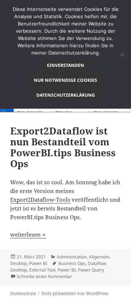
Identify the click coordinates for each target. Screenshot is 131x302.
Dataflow (97, 263)
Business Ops (72, 263)
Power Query (91, 270)
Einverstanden (65, 65)
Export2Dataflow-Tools (40, 199)
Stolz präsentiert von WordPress (74, 293)
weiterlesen (28, 234)
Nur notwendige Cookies (65, 80)
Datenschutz (23, 293)
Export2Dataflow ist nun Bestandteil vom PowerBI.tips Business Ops (63, 147)
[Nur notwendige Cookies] (122, 54)
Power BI (38, 263)
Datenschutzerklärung (65, 95)
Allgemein (99, 257)
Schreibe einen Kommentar (44, 276)
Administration (72, 257)
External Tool (42, 270)
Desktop (18, 263)
